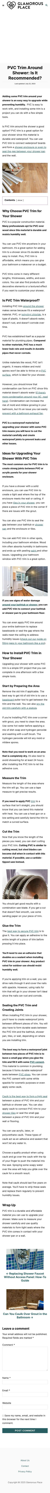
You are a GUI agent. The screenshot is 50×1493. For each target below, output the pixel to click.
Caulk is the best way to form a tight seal (24, 1096)
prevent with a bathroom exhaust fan (22, 413)
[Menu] (3, 5)
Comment (8, 1344)
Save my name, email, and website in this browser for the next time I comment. (23, 1419)
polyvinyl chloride (31, 314)
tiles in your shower (24, 502)
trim (33, 801)
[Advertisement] (25, 37)
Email (6, 1390)
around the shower (33, 306)
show (20, 200)
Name (6, 1378)
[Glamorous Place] (25, 5)
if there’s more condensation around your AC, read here (25, 396)
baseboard (8, 699)
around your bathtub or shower (19, 604)
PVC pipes (24, 1074)
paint (34, 550)
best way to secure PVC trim (23, 931)
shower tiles (9, 1113)
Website (6, 1403)
